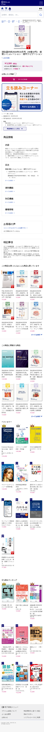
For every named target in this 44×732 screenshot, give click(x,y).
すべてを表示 (36, 335)
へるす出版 (6, 58)
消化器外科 (18, 21)
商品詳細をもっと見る (13, 128)
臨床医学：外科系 (13, 21)
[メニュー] (41, 3)
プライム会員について (9, 711)
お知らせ (5, 717)
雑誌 (9, 21)
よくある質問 (6, 714)
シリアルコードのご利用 (32, 717)
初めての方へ (28, 714)
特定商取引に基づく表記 (32, 711)
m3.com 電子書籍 (4, 21)
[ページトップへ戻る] (41, 729)
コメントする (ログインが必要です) (15, 228)
